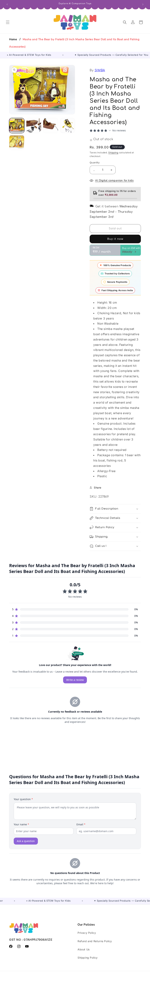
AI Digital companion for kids (114, 180)
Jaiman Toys (51, 981)
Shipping (113, 152)
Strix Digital (107, 981)
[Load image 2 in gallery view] (33, 125)
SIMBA (100, 70)
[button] (8, 22)
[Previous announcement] (7, 4)
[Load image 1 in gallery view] (16, 125)
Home (13, 39)
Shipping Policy (88, 957)
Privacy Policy (87, 932)
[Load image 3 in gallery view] (50, 125)
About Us (84, 949)
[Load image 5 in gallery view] (16, 142)
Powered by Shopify (71, 981)
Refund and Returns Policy (95, 941)
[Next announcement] (143, 4)
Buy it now (115, 239)
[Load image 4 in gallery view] (67, 125)
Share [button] (97, 487)
